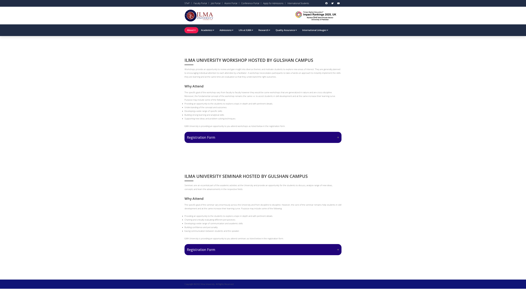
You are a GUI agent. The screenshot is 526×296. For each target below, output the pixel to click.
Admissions (225, 30)
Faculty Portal (200, 3)
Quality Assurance (285, 30)
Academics (206, 30)
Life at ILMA (245, 30)
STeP (187, 3)
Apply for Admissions (273, 3)
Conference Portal (250, 3)
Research (263, 30)
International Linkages (314, 30)
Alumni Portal (230, 3)
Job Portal (215, 3)
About (190, 30)
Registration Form (201, 137)
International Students (298, 3)
